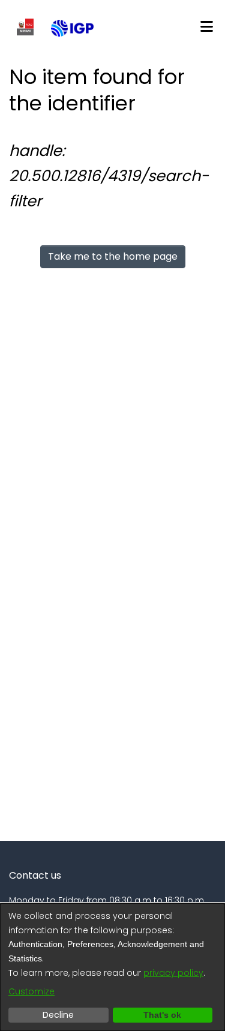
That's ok (162, 1015)
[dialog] (112, 967)
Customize (31, 991)
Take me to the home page (113, 256)
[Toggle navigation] (206, 27)
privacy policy (173, 973)
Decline (58, 1015)
